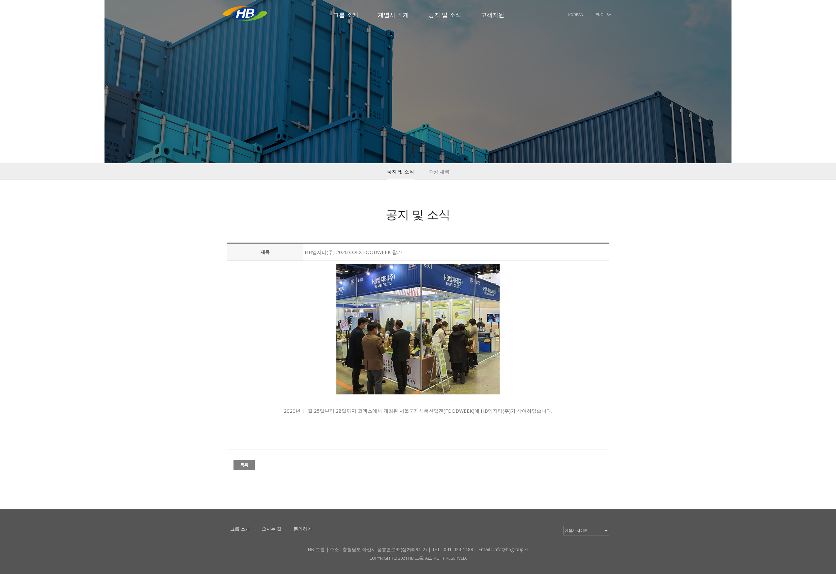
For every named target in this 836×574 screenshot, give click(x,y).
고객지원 (492, 15)
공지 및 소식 (444, 15)
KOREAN (575, 15)
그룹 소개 (345, 15)
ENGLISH (603, 15)
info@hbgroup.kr (510, 549)
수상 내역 (438, 171)
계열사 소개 (393, 15)
